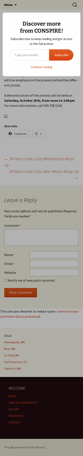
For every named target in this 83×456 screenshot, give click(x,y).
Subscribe (61, 55)
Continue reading (41, 67)
